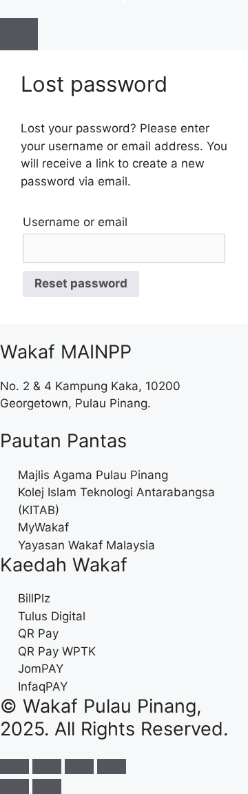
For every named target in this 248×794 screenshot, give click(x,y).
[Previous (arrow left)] (14, 786)
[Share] (46, 766)
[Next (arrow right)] (46, 786)
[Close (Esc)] (14, 766)
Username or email (75, 222)
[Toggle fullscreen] (79, 766)
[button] (4, 8)
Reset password (80, 283)
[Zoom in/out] (111, 766)
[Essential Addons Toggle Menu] (19, 34)
